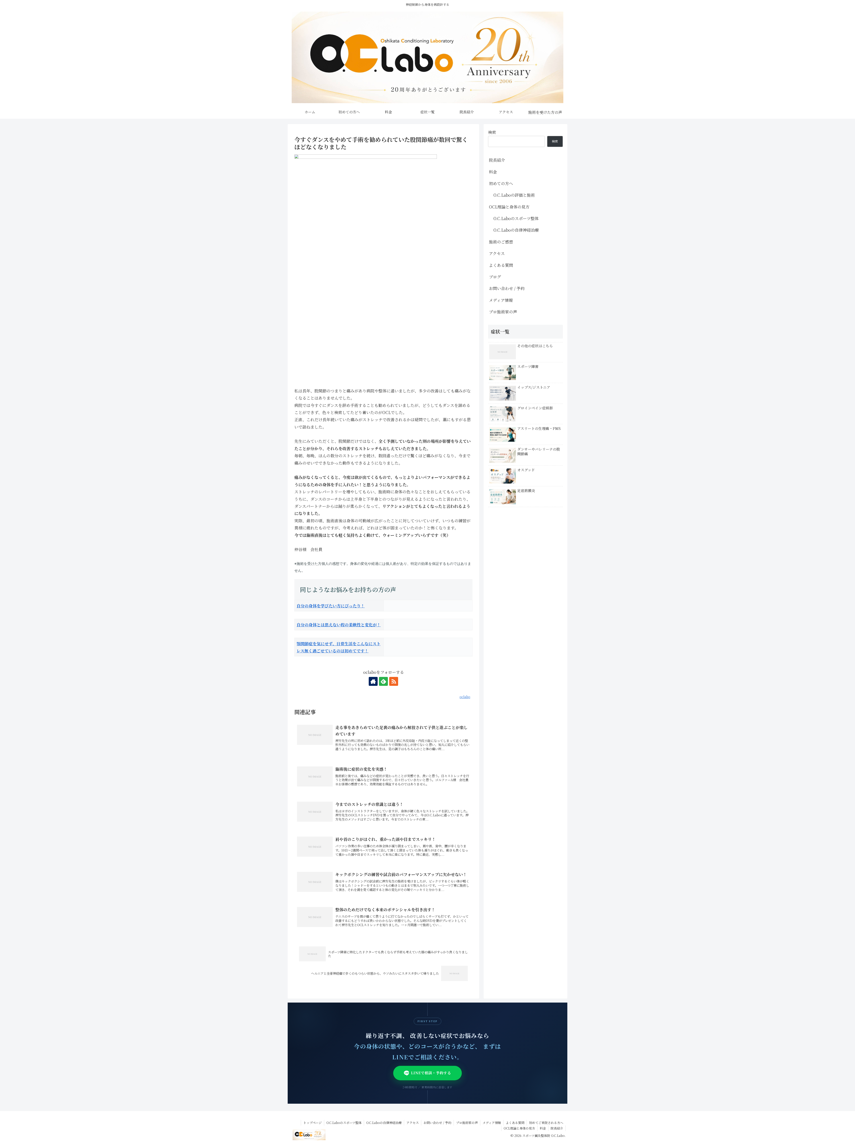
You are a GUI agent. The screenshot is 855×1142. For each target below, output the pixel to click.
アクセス (497, 253)
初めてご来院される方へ (546, 1122)
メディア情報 (501, 300)
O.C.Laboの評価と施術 (514, 195)
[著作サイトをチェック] (373, 681)
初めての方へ (501, 183)
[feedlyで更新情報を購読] (383, 681)
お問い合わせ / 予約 (507, 288)
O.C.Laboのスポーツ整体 (516, 218)
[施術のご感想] (545, 112)
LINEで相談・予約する (431, 1072)
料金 (493, 172)
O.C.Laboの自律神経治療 (516, 230)
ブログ (495, 277)
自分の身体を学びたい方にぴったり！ (331, 606)
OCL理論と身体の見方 (509, 207)
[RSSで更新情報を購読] (393, 681)
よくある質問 (501, 265)
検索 (492, 132)
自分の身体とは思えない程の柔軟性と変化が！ (339, 624)
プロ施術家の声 (503, 312)
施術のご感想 (501, 242)
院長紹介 (497, 160)
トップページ (312, 1122)
